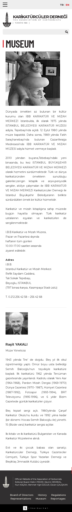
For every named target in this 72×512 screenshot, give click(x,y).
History (42, 494)
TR (62, 5)
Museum (41, 498)
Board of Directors (21, 494)
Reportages (58, 498)
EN (67, 5)
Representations (20, 498)
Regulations (58, 494)
